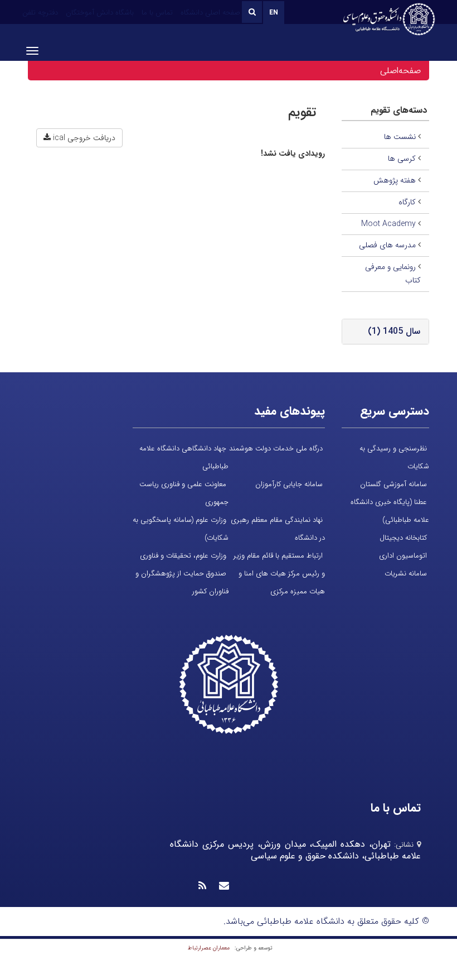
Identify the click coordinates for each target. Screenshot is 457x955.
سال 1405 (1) (394, 331)
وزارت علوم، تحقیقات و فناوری (183, 556)
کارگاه (407, 202)
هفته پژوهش (394, 180)
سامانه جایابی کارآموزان (289, 484)
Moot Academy (388, 224)
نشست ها (400, 137)
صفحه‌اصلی (400, 71)
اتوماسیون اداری (403, 556)
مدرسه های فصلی (387, 245)
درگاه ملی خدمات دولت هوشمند (276, 448)
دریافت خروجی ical (83, 138)
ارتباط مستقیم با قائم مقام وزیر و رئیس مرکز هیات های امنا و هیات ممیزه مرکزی (279, 573)
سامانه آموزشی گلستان (393, 484)
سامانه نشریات (406, 573)
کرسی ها (402, 158)
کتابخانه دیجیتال (403, 538)
